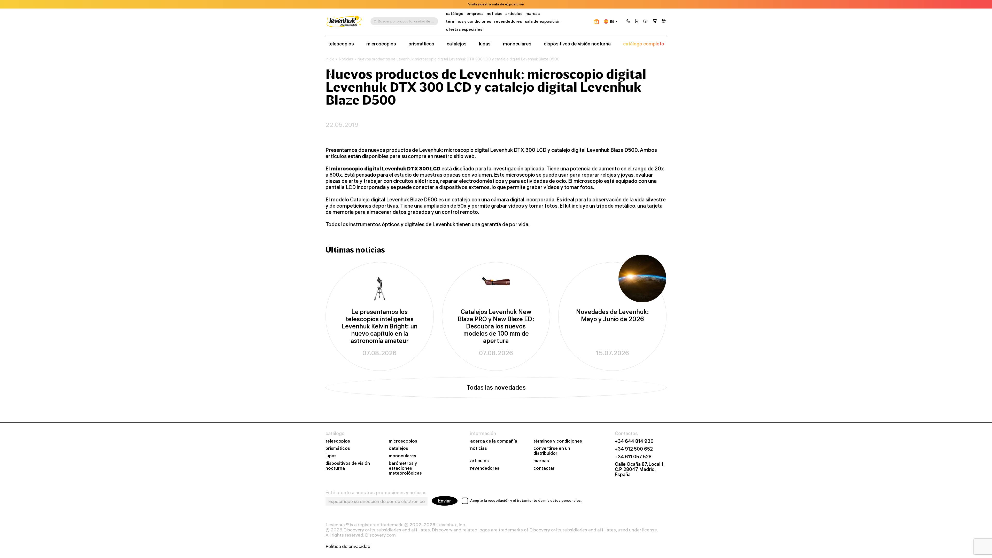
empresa (475, 13)
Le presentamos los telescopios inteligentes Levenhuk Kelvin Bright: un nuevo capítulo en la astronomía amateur (379, 326)
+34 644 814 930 (634, 441)
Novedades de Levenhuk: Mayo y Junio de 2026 (612, 315)
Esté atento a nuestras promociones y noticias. (377, 492)
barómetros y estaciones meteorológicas (405, 468)
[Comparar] (645, 21)
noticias (494, 13)
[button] (628, 21)
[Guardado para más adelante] (636, 21)
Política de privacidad (348, 546)
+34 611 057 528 (633, 456)
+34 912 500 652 (634, 449)
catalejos (457, 44)
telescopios (341, 44)
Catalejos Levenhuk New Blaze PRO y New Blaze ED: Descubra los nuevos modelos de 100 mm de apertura (496, 326)
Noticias (346, 59)
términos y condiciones (468, 21)
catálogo (454, 13)
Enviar (444, 501)
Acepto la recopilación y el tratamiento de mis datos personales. (526, 500)
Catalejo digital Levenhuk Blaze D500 (393, 199)
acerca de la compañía (493, 441)
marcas (532, 13)
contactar (544, 468)
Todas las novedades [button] (496, 387)
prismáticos (421, 44)
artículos (513, 13)
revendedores (508, 21)
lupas (485, 44)
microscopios (381, 44)
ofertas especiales (464, 29)
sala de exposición (508, 4)
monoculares (517, 44)
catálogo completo (643, 44)
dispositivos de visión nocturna (577, 44)
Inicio (330, 59)
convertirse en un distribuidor (551, 451)
